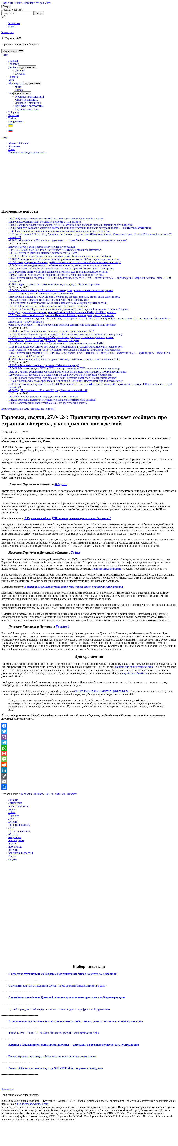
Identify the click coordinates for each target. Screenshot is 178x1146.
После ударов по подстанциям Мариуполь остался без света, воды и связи (52, 1056)
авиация (13, 799)
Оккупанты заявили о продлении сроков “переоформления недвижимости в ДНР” (57, 985)
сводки (12, 859)
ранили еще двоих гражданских (134, 666)
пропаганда (15, 846)
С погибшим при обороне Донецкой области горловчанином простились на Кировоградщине (66, 997)
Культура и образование (29, 105)
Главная (13, 60)
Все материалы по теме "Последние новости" (28, 408)
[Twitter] (89, 731)
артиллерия (15, 802)
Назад (4, 54)
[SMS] (89, 759)
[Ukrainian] (10, 126)
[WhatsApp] (89, 748)
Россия (12, 856)
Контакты (14, 23)
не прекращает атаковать (106, 568)
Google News (16, 121)
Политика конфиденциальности (27, 152)
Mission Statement (18, 143)
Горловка (13, 63)
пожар (12, 843)
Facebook (13, 115)
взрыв (11, 809)
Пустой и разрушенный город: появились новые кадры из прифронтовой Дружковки (59, 1009)
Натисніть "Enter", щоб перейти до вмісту (26, 2)
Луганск (20, 73)
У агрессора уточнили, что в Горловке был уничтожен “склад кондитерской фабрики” (62, 973)
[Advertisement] (89, 181)
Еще (10, 93)
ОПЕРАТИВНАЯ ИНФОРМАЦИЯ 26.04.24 (101, 691)
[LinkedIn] (89, 770)
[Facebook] (89, 726)
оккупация (14, 837)
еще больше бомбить (134, 673)
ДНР (11, 818)
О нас (11, 26)
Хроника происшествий (29, 96)
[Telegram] (89, 742)
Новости (72, 793)
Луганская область (19, 831)
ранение (13, 849)
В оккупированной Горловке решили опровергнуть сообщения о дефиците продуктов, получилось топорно (75, 1021)
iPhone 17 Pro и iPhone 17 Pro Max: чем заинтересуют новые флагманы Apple (53, 1032)
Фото (18, 86)
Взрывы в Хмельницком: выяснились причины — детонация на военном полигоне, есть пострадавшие (73, 1044)
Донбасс (13, 67)
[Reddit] (89, 764)
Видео (19, 89)
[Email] (89, 781)
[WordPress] (89, 776)
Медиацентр (15, 83)
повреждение (16, 840)
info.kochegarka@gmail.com (32, 1103)
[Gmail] (89, 753)
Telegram (13, 112)
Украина (13, 76)
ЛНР (11, 827)
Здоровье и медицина (28, 102)
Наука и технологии (27, 109)
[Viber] (89, 737)
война (11, 812)
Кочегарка (7, 32)
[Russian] (10, 131)
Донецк (19, 70)
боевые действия (18, 806)
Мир (11, 79)
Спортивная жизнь (26, 99)
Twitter (12, 118)
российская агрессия (20, 852)
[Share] (89, 787)
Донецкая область (19, 824)
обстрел (13, 834)
